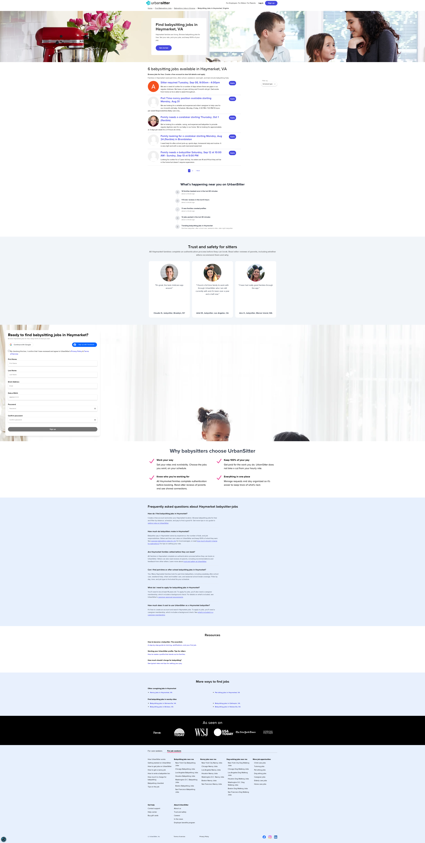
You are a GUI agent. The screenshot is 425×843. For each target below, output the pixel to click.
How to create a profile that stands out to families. (166, 654)
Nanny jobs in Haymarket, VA (161, 692)
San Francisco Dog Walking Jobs (238, 793)
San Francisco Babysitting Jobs (185, 790)
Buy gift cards (153, 815)
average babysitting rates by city (163, 541)
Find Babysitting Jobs (163, 8)
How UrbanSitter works (156, 759)
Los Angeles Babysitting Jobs (186, 772)
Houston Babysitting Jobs (185, 776)
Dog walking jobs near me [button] (237, 759)
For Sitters (242, 3)
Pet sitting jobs (260, 770)
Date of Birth (13, 393)
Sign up (271, 3)
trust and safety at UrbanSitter (195, 561)
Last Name (12, 370)
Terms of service (179, 837)
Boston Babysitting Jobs (184, 786)
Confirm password (15, 416)
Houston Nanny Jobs (210, 773)
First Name (12, 359)
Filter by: (265, 81)
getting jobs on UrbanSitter (158, 523)
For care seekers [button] (155, 751)
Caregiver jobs (259, 777)
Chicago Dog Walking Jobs (238, 769)
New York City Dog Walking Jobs (238, 764)
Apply (232, 83)
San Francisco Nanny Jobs (212, 784)
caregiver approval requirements (170, 597)
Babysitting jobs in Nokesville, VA (228, 707)
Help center (152, 812)
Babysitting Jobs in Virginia (184, 8)
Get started (163, 48)
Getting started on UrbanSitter (159, 763)
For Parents (251, 3)
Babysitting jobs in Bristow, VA (161, 707)
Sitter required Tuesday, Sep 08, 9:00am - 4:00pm (190, 82)
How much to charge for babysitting (157, 778)
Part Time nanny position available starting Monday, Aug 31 (186, 100)
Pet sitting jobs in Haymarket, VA (227, 692)
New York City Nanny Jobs (212, 763)
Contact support (154, 808)
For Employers (231, 3)
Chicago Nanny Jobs (209, 766)
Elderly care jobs (260, 780)
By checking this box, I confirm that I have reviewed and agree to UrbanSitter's (49, 352)
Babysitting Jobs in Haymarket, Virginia (213, 8)
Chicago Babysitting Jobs (185, 769)
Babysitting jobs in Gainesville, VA (163, 703)
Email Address (13, 382)
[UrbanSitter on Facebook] (263, 837)
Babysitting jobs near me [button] (184, 759)
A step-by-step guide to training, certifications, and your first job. (172, 645)
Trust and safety (180, 812)
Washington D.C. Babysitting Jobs (186, 781)
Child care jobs (260, 763)
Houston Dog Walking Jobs (238, 779)
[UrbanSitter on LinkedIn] (274, 837)
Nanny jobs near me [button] (208, 759)
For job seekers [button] (174, 751)
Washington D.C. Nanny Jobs (213, 777)
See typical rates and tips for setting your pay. (165, 663)
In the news (178, 819)
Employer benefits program (184, 823)
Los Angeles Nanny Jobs (211, 770)
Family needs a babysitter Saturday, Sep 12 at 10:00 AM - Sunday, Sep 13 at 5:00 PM (191, 154)
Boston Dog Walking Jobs (238, 788)
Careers (177, 815)
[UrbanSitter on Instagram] (268, 837)
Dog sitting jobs (260, 773)
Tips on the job (153, 787)
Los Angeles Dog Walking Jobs (238, 773)
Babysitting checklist (156, 783)
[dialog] (3, 839)
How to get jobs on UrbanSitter (160, 766)
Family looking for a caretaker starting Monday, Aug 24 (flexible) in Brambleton (191, 137)
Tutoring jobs (259, 766)
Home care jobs (260, 784)
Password (12, 404)
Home (150, 8)
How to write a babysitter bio (159, 773)
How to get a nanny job (157, 770)
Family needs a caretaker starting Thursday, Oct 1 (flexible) (190, 118)
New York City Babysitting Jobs (185, 764)
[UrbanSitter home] (158, 3)
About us (177, 808)
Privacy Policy (76, 351)
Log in (261, 3)
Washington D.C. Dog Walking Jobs (236, 783)
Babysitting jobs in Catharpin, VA (227, 703)
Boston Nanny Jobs (209, 780)
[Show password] (95, 408)
